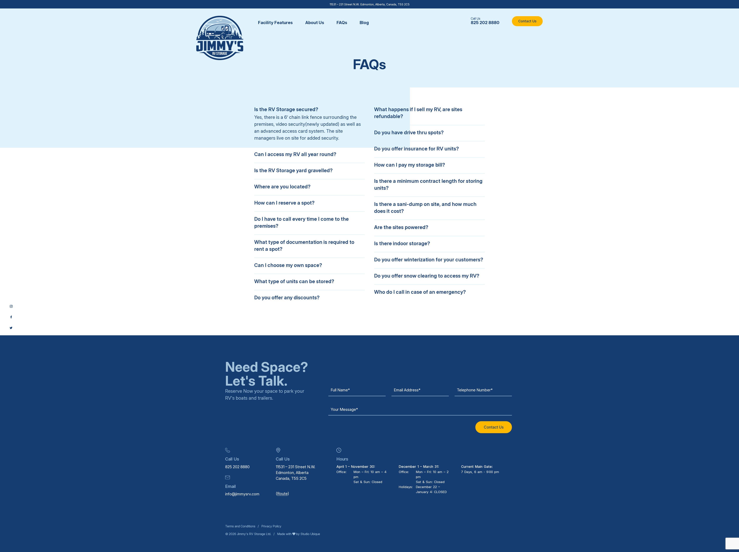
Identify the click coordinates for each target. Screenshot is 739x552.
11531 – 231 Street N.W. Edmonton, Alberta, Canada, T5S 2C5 (370, 4)
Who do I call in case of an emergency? (420, 292)
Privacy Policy (271, 526)
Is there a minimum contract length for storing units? (428, 184)
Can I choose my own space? (288, 265)
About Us (314, 22)
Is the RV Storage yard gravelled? (293, 170)
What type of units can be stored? (294, 281)
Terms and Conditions (240, 526)
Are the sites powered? (401, 227)
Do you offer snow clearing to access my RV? (426, 276)
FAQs (342, 22)
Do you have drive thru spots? (409, 132)
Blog (364, 22)
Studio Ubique (310, 534)
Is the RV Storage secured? (286, 109)
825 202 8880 (485, 22)
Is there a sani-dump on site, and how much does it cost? (425, 207)
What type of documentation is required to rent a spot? (304, 245)
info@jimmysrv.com (242, 494)
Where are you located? (282, 187)
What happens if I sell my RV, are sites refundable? (418, 112)
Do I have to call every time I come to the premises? (301, 222)
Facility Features (275, 22)
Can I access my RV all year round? (295, 154)
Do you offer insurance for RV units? (416, 149)
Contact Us (527, 21)
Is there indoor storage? (402, 243)
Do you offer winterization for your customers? (428, 260)
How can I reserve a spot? (284, 203)
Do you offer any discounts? (286, 297)
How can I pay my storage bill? (409, 165)
